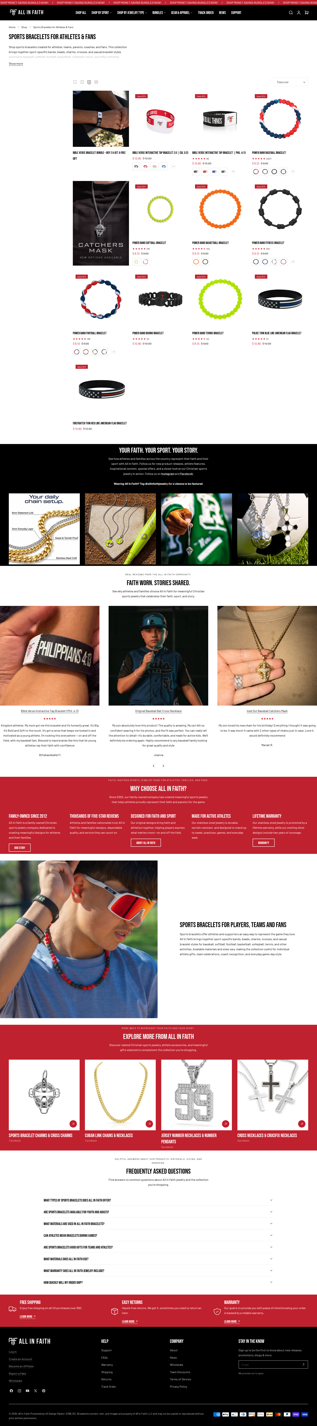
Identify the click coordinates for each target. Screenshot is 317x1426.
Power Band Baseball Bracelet (269, 152)
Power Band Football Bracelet (90, 332)
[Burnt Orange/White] (86, 352)
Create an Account (20, 1359)
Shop (24, 27)
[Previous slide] (153, 766)
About (174, 1350)
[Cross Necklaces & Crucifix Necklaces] (272, 1095)
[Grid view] (75, 82)
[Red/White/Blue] (77, 352)
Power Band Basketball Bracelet (210, 242)
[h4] (101, 223)
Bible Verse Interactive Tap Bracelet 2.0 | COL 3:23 (160, 152)
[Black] (136, 166)
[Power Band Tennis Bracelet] (220, 299)
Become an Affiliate (21, 1366)
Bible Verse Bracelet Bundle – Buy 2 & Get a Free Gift (99, 155)
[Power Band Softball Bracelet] (160, 209)
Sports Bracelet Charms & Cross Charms (40, 1135)
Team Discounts (180, 1372)
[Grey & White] (274, 262)
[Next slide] (163, 766)
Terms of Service (180, 1379)
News (173, 1357)
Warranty (263, 842)
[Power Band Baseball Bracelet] (280, 119)
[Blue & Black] (283, 171)
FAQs (104, 1357)
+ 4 (173, 166)
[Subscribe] (303, 1364)
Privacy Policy (178, 1386)
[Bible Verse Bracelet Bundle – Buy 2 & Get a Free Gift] (101, 119)
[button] (290, 12)
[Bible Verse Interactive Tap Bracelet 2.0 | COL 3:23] (160, 119)
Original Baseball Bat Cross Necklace (158, 711)
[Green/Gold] (95, 352)
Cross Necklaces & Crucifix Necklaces (267, 1135)
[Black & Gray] (265, 171)
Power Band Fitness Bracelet (268, 242)
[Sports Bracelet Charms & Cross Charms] (44, 1095)
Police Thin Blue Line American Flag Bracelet (276, 332)
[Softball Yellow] (136, 262)
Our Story (19, 847)
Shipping (107, 1372)
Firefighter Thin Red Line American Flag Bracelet (100, 423)
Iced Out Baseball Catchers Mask (267, 711)
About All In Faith (145, 842)
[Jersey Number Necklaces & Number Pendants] (196, 1095)
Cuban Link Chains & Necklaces (109, 1135)
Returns (106, 1379)
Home (12, 27)
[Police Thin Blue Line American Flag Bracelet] (280, 299)
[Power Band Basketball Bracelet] (220, 209)
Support (106, 1350)
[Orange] (154, 166)
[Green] (223, 171)
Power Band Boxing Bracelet (148, 332)
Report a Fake (17, 1373)
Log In (13, 1351)
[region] (158, 688)
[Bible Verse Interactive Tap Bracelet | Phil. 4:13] (220, 119)
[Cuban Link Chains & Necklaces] (120, 1095)
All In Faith (24, 1413)
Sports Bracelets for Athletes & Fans (53, 27)
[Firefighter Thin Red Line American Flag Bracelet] (101, 389)
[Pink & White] (145, 262)
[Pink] (283, 262)
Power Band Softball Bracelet (149, 242)
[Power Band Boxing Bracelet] (160, 299)
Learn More (26, 1316)
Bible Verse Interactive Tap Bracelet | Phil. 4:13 (219, 152)
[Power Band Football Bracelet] (101, 299)
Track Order (108, 1386)
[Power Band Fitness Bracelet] (280, 209)
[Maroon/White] (104, 352)
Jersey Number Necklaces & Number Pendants (188, 1138)
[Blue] (164, 166)
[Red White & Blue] (256, 171)
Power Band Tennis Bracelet (208, 332)
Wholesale (15, 1380)
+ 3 (233, 171)
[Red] (145, 166)
